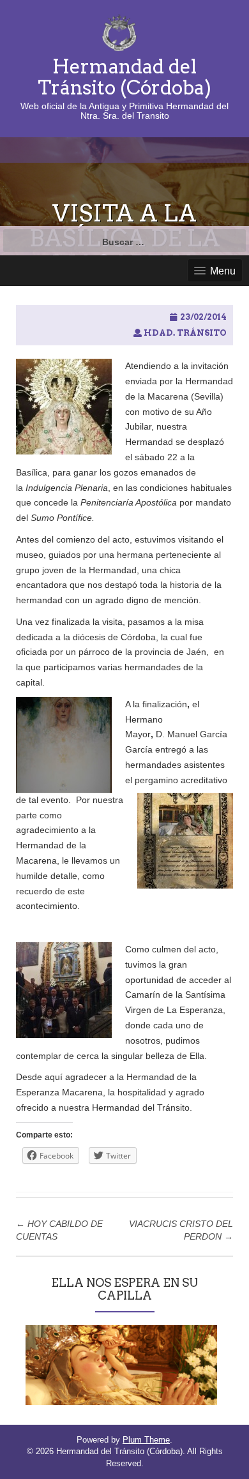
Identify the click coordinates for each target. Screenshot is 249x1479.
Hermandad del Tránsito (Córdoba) (124, 77)
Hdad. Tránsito (185, 333)
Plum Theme (146, 1440)
